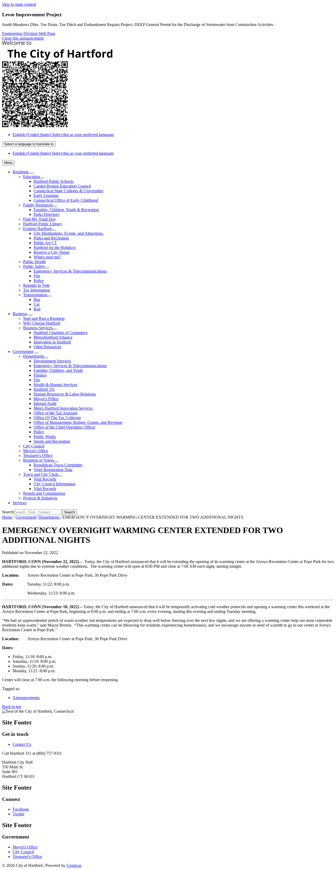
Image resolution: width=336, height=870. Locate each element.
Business (20, 313)
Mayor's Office (46, 399)
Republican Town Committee (58, 465)
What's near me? (47, 257)
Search (7, 512)
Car (37, 304)
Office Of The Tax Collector (57, 417)
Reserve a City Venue (52, 252)
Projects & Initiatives (40, 498)
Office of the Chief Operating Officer (64, 427)
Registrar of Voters (38, 460)
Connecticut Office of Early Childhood (66, 200)
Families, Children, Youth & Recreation (66, 209)
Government (23, 351)
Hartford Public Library (42, 224)
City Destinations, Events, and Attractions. (69, 233)
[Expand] (32, 173)
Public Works (45, 436)
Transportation (35, 295)
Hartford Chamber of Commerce (61, 332)
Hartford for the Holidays (55, 247)
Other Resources (47, 347)
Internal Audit (45, 403)
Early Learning (46, 195)
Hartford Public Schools (54, 181)
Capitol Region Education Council (62, 186)
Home (7, 517)
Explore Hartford (37, 228)
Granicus (73, 865)
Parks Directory (47, 214)
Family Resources (38, 205)
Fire (37, 276)
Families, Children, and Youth (58, 370)
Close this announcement (23, 38)
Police (39, 280)
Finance (40, 375)
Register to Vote (36, 285)
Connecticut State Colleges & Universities (68, 191)
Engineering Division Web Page (28, 33)
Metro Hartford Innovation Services (63, 408)
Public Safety (34, 266)
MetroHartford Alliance (53, 337)
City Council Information (54, 484)
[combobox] (29, 144)
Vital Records (45, 479)
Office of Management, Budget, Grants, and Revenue (78, 422)
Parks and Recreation (51, 238)
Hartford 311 (44, 389)
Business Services (38, 328)
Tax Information (36, 290)
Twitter (18, 814)
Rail (37, 309)
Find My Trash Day (39, 219)
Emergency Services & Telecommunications (70, 271)
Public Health (34, 261)
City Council (33, 446)
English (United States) (63, 134)
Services (20, 503)
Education (31, 176)
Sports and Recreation (52, 441)
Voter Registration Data (53, 469)
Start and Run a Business (44, 318)
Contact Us (22, 744)
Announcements (26, 697)
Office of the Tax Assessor (55, 413)
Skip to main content (19, 4)
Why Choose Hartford (41, 323)
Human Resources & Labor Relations (65, 394)
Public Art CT (45, 243)
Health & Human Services (55, 384)
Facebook (21, 809)
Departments (33, 356)
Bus (37, 299)
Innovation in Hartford (52, 342)
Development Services (52, 361)
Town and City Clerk (40, 474)
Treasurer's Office (37, 455)
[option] (173, 134)
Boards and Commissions (44, 493)
